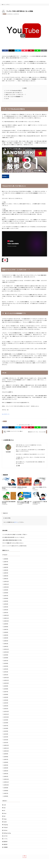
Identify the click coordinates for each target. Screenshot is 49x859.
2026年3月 (5, 573)
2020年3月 (5, 770)
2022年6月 (5, 694)
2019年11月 (6, 782)
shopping (6, 824)
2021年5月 (5, 731)
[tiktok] (17, 465)
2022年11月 (6, 680)
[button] (5, 50)
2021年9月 (5, 720)
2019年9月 (5, 787)
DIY (4, 810)
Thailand (6, 827)
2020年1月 (5, 776)
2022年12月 (6, 677)
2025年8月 (5, 592)
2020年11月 (6, 748)
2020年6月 (5, 762)
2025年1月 (5, 612)
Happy (5, 819)
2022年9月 (5, 686)
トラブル (4, 13)
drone (5, 813)
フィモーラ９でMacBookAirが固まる (14, 90)
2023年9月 (5, 655)
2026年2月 (5, 575)
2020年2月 (5, 773)
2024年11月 (6, 618)
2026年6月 (5, 564)
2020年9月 (5, 753)
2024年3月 (5, 640)
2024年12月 (6, 615)
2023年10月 (6, 652)
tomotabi (24, 2)
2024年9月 (5, 624)
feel (4, 816)
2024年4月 (5, 638)
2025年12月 (6, 581)
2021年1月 (5, 742)
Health (5, 822)
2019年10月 (6, 785)
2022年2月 (5, 705)
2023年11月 (6, 649)
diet (4, 807)
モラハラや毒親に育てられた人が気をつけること (12, 543)
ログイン (16, 522)
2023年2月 (5, 672)
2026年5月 (5, 567)
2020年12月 (6, 745)
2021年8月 (5, 722)
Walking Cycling (7, 833)
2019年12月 (6, 779)
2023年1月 (5, 674)
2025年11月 (6, 584)
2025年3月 (5, 607)
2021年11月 (6, 714)
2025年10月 (6, 587)
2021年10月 (6, 717)
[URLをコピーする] (44, 50)
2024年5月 (5, 635)
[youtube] (19, 465)
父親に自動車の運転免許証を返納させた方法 (12, 540)
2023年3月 (5, 669)
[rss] (25, 855)
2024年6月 (5, 632)
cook (5, 805)
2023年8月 (5, 657)
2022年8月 (5, 689)
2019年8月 (5, 790)
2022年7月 (5, 691)
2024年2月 (5, 643)
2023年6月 (5, 663)
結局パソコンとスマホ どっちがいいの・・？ (16, 94)
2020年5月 (5, 765)
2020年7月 (5, 759)
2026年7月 (5, 561)
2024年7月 (5, 629)
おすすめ (5, 836)
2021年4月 (5, 734)
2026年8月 (5, 559)
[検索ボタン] (47, 2)
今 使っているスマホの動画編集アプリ (14, 96)
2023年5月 (5, 666)
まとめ (7, 98)
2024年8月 (5, 626)
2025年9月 (5, 590)
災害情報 (5, 847)
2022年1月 (5, 708)
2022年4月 (5, 700)
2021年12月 (6, 711)
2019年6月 (5, 796)
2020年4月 (5, 768)
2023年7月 (5, 660)
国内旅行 (5, 841)
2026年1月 (5, 578)
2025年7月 (5, 595)
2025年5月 (5, 601)
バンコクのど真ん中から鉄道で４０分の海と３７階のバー (14, 534)
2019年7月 (5, 793)
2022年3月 (5, 703)
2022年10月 (6, 683)
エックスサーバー (6, 414)
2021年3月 (5, 737)
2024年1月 (5, 646)
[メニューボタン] (2, 2)
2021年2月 (5, 739)
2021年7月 (5, 725)
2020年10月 (6, 751)
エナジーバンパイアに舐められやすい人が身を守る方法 (14, 545)
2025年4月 (5, 604)
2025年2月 (5, 609)
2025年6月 (5, 598)
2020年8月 (5, 756)
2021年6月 (5, 728)
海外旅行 (5, 844)
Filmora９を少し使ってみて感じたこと (14, 92)
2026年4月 (5, 570)
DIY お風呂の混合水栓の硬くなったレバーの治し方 (13, 537)
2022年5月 (5, 697)
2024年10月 (6, 621)
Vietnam (5, 830)
